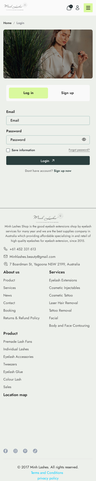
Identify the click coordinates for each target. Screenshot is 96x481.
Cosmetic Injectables (64, 287)
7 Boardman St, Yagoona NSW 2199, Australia (45, 264)
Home (7, 23)
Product (9, 280)
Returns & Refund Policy (21, 318)
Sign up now (62, 170)
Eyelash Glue (13, 371)
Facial (53, 318)
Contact (9, 302)
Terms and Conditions (48, 472)
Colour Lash (12, 379)
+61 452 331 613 (23, 249)
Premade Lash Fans (17, 341)
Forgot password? (79, 150)
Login (20, 23)
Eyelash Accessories (18, 356)
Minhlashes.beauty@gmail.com (32, 256)
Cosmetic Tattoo (61, 295)
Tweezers (10, 364)
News (7, 295)
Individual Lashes (16, 349)
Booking (9, 310)
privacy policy (48, 478)
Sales (7, 386)
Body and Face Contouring (69, 325)
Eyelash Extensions (63, 280)
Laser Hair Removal (63, 302)
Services (9, 287)
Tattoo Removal (60, 310)
